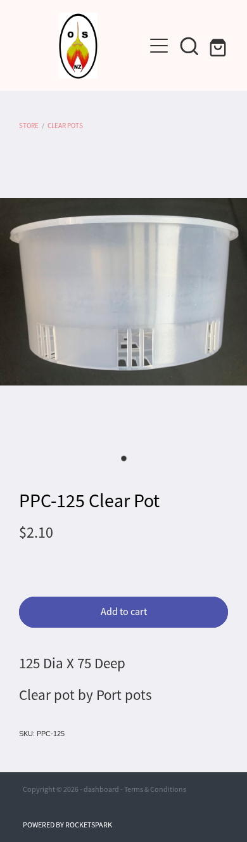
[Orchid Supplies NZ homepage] (78, 46)
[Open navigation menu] (159, 45)
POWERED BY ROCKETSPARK (67, 825)
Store (29, 125)
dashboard (101, 789)
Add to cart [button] (124, 612)
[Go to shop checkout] (220, 45)
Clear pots (65, 125)
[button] (189, 45)
